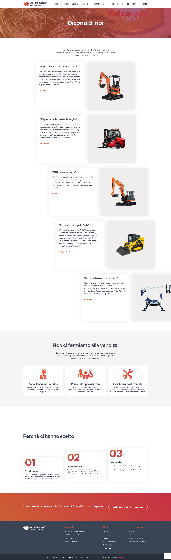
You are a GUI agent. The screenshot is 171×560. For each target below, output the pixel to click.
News (134, 4)
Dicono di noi (113, 4)
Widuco (121, 557)
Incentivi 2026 (99, 4)
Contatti (143, 4)
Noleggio (85, 4)
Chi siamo (65, 4)
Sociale (125, 4)
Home (55, 4)
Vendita (75, 4)
